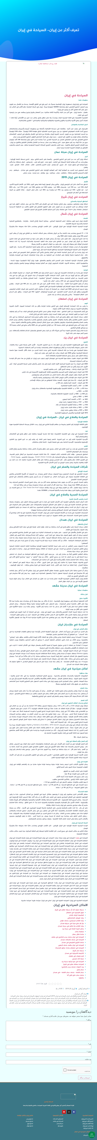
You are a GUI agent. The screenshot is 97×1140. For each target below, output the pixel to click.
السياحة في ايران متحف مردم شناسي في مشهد (67, 937)
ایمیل (89, 1051)
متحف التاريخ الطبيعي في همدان (73, 942)
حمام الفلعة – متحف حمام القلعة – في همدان (68, 972)
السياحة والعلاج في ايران (69, 1000)
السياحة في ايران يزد (75, 338)
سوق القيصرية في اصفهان (75, 912)
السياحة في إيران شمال (74, 214)
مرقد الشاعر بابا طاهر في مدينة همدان (71, 926)
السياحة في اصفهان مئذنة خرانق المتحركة (69, 948)
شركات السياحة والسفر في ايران (25, 1003)
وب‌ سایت (88, 1059)
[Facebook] (74, 1112)
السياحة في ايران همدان (38, 998)
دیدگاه (88, 1020)
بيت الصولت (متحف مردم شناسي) (73, 967)
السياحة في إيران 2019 (58, 996)
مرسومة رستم (79, 931)
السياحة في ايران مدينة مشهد (56, 998)
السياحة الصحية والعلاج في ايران (77, 996)
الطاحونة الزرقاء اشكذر (76, 915)
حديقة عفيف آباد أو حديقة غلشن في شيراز (69, 910)
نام (89, 1044)
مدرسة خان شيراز (78, 951)
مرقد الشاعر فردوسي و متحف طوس (72, 921)
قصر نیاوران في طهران (76, 956)
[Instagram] (69, 1112)
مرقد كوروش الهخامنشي (76, 918)
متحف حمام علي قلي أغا (75, 975)
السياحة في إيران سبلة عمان (25, 996)
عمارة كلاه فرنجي (78, 959)
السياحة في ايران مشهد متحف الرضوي (71, 945)
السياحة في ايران (71, 998)
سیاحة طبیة (49, 1003)
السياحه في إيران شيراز (74, 197)
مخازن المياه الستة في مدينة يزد (73, 929)
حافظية (81, 978)
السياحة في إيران (76, 95)
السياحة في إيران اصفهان (73, 299)
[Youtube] (64, 1112)
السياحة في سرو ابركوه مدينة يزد (73, 961)
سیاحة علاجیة (41, 1003)
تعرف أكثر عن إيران (80, 994)
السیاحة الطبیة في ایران (38, 1000)
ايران (77, 838)
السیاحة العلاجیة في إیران (22, 1000)
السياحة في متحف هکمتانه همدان (72, 940)
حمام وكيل (80, 970)
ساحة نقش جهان (78, 934)
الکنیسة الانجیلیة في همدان (74, 953)
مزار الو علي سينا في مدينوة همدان (72, 923)
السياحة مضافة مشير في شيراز (73, 964)
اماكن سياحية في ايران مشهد (67, 1003)
